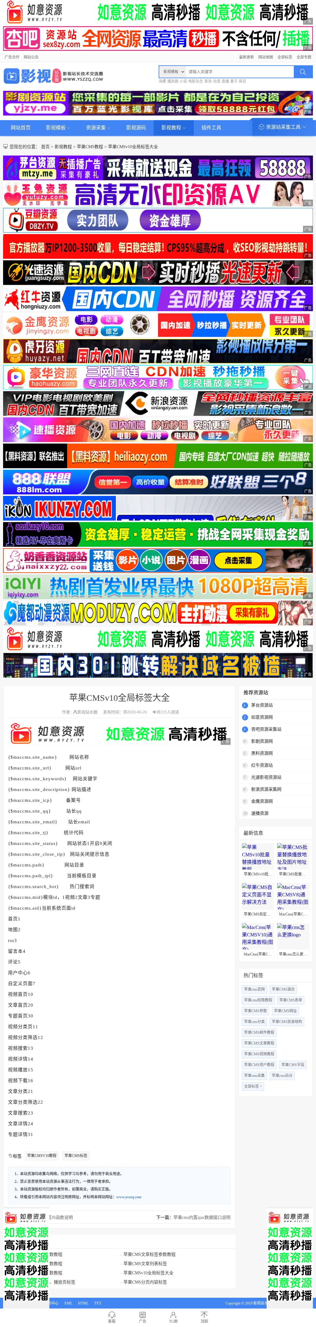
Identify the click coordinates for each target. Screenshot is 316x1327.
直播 (225, 81)
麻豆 (242, 81)
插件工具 (211, 127)
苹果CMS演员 (283, 989)
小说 (183, 81)
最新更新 (246, 57)
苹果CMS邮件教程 (259, 1032)
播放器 (172, 81)
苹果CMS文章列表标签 (145, 1263)
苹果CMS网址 (285, 1011)
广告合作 (12, 57)
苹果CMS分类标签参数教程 (36, 1263)
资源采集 (96, 127)
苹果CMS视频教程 (259, 1054)
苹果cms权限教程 (258, 1000)
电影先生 (195, 81)
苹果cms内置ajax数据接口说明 (202, 1217)
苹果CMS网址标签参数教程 (36, 1254)
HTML (83, 1303)
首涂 (208, 81)
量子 (234, 81)
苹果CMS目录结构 (287, 1022)
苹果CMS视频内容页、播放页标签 (42, 1282)
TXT (97, 1303)
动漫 (216, 81)
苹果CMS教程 (90, 146)
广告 (142, 1321)
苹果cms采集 (254, 1075)
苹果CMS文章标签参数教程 (149, 1254)
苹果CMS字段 (292, 1065)
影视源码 (136, 127)
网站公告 (31, 57)
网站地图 (265, 57)
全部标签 (284, 57)
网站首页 (21, 127)
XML (68, 1303)
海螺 (162, 81)
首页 (45, 146)
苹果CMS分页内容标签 (145, 1282)
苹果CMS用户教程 (259, 1065)
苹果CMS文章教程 (259, 1043)
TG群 (173, 1321)
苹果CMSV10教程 (41, 1156)
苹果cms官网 (254, 989)
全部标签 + (253, 1086)
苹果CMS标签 (75, 1156)
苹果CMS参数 (255, 1011)
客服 (111, 1321)
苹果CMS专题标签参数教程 (36, 1273)
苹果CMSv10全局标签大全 (133, 146)
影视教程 (171, 127)
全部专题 (304, 57)
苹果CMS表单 (290, 1000)
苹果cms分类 (254, 1022)
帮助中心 (51, 1303)
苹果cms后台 (282, 1075)
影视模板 (56, 127)
